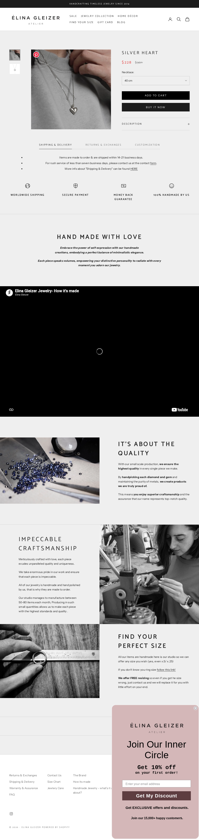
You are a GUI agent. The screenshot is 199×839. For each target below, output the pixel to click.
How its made (81, 781)
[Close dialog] (195, 708)
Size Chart (54, 781)
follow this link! (166, 669)
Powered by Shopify (56, 827)
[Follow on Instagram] (11, 814)
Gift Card (105, 22)
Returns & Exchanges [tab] (103, 145)
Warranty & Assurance (23, 788)
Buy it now (155, 107)
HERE (134, 168)
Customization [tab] (147, 145)
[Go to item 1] (14, 55)
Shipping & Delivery (21, 781)
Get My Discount (156, 795)
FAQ (12, 794)
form (153, 163)
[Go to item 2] (14, 68)
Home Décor (128, 16)
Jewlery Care (55, 788)
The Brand (79, 775)
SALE (73, 16)
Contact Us (54, 775)
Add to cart (156, 95)
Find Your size (82, 22)
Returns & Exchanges (23, 775)
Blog (121, 22)
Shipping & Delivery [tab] (55, 145)
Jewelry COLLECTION (97, 16)
